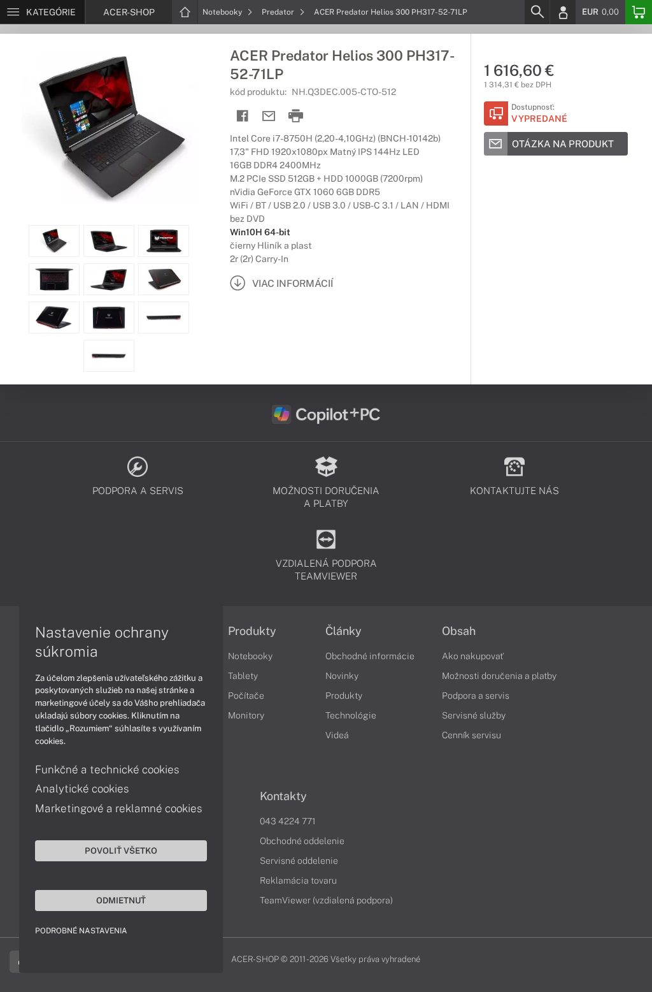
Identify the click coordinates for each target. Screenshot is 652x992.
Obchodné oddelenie (302, 841)
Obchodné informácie (370, 656)
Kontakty (283, 796)
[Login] (563, 12)
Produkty (252, 631)
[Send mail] (269, 116)
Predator (279, 12)
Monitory (246, 715)
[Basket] (638, 12)
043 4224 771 (288, 821)
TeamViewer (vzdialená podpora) (326, 900)
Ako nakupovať (473, 656)
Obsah (459, 631)
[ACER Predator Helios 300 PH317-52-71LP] (108, 129)
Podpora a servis (475, 695)
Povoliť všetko (121, 850)
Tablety (243, 676)
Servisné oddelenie (299, 861)
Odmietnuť (121, 900)
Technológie (350, 715)
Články (343, 631)
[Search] (536, 12)
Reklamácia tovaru (298, 880)
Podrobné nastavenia (81, 930)
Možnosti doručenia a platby (499, 676)
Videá (337, 735)
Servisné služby (474, 715)
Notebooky (223, 12)
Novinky (341, 676)
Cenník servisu (471, 735)
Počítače (246, 695)
